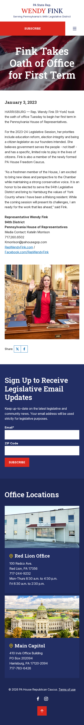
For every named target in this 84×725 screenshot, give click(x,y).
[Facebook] (24, 349)
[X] (17, 349)
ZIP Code (11, 443)
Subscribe (32, 28)
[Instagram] (46, 700)
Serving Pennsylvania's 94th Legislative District (42, 11)
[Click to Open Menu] (74, 29)
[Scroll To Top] (42, 711)
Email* (9, 427)
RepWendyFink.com (19, 247)
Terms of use (67, 689)
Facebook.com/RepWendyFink (27, 252)
